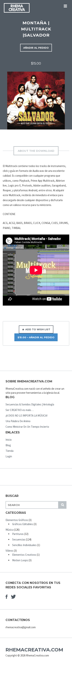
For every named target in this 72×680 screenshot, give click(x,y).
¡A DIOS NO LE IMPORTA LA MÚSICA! (26, 415)
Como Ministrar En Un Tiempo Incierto (27, 426)
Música (9, 529)
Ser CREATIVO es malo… (20, 410)
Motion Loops (20, 560)
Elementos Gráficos (17, 520)
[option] (36, 101)
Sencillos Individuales (24, 545)
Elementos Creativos (24, 554)
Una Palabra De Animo (18, 421)
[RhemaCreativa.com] (16, 8)
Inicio (9, 439)
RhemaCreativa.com (34, 650)
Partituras (18, 534)
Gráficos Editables (22, 524)
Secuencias (18, 539)
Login (9, 456)
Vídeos (9, 550)
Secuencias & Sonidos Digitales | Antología (30, 404)
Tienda (9, 451)
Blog (8, 445)
